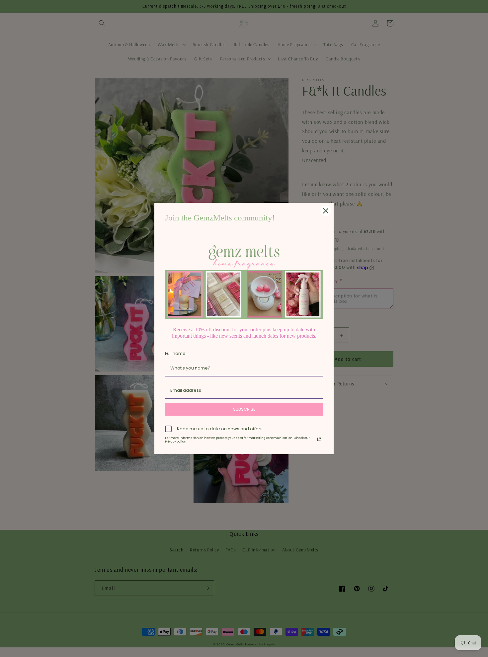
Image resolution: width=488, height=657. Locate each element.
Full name (175, 353)
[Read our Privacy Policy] (319, 439)
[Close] (326, 211)
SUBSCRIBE (244, 409)
